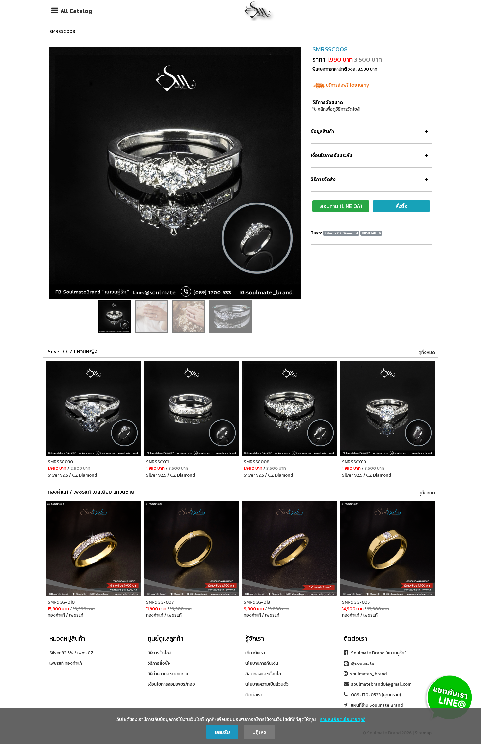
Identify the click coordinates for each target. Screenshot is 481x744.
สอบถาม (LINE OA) (341, 206)
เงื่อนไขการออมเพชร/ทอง (171, 684)
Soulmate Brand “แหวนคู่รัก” (378, 652)
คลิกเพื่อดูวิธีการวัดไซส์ (338, 109)
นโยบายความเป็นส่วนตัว (267, 684)
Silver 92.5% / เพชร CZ (71, 652)
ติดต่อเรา (253, 694)
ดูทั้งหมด (427, 352)
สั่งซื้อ (401, 206)
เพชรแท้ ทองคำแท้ (65, 663)
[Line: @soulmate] (449, 697)
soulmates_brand (368, 673)
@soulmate (362, 663)
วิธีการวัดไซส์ (160, 652)
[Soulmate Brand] (257, 9)
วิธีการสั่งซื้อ (159, 663)
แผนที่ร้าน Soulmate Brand (376, 705)
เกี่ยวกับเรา (255, 652)
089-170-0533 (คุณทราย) (375, 694)
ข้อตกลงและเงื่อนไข (263, 673)
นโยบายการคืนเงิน (261, 663)
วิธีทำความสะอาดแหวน (168, 673)
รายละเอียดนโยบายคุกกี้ (342, 719)
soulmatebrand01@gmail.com (381, 684)
